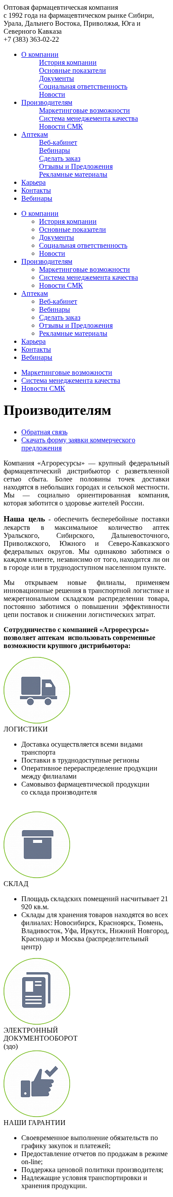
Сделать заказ (59, 317)
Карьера (33, 182)
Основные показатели (72, 229)
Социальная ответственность (83, 245)
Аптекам (34, 134)
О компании (40, 54)
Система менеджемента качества (88, 277)
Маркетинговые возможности (84, 269)
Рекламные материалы (73, 333)
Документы (56, 237)
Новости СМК (61, 285)
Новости (52, 253)
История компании (68, 221)
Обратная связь (44, 432)
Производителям (46, 102)
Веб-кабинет (58, 301)
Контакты (36, 190)
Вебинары (36, 198)
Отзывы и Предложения (76, 325)
